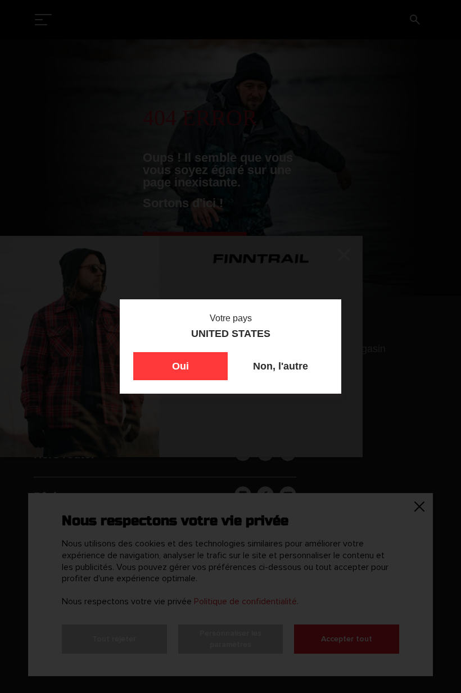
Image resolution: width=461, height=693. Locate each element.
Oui (180, 366)
